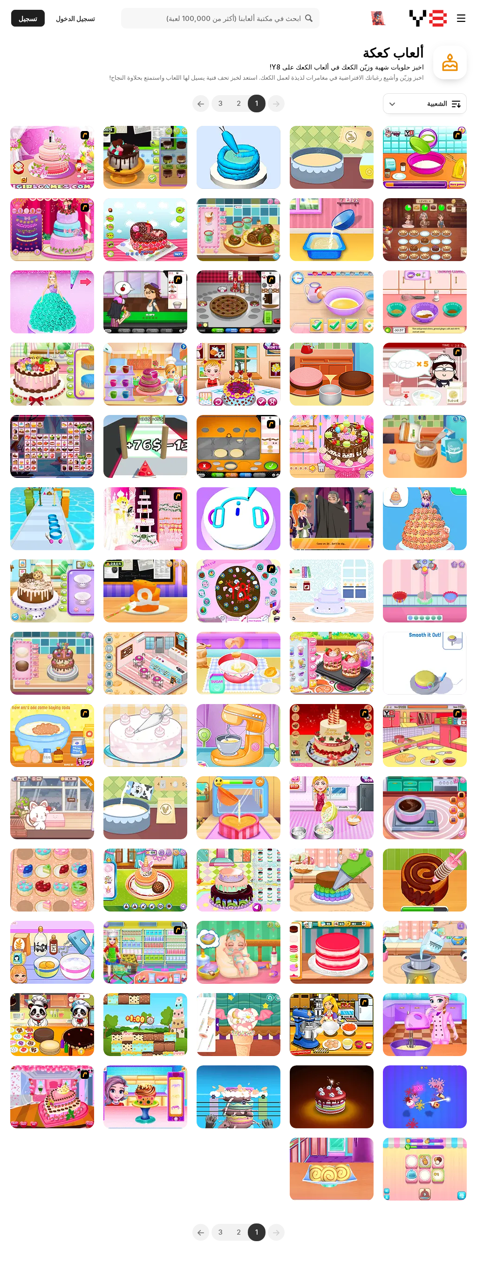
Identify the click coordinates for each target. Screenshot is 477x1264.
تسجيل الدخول (75, 18)
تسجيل (28, 18)
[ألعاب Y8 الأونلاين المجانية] (428, 18)
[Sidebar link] (461, 18)
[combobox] (425, 103)
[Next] (200, 103)
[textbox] (425, 103)
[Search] (309, 18)
